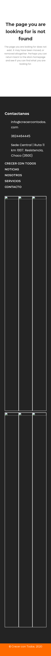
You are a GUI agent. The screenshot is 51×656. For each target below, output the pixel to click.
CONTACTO (13, 187)
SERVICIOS (13, 181)
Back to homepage (25, 76)
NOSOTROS (13, 175)
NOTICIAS (12, 169)
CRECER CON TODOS (20, 163)
